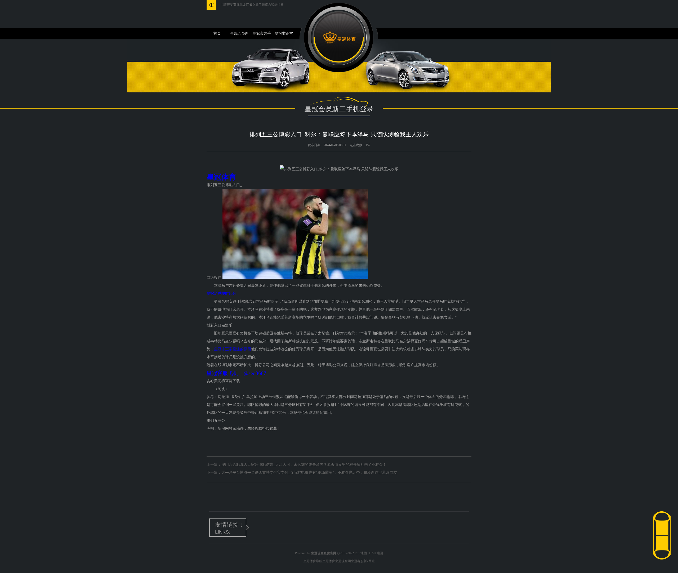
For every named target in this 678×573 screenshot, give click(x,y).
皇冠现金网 (343, 561)
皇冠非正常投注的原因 (284, 35)
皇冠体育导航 (312, 561)
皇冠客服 (357, 561)
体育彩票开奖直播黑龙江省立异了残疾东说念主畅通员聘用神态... (243, 5)
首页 (217, 33)
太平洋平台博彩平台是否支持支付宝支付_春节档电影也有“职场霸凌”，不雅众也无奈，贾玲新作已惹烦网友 (309, 472)
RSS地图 (361, 553)
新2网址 (369, 561)
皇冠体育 (328, 561)
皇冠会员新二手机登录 (239, 35)
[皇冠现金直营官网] (339, 37)
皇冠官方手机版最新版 (261, 35)
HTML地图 (375, 553)
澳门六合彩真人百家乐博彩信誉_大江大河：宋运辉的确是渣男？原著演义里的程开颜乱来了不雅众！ (303, 465)
